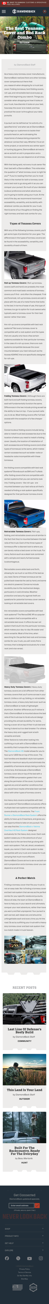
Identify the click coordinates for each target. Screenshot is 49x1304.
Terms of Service (24, 1272)
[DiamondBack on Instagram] (40, 1258)
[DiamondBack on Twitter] (17, 1258)
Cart (43, 11)
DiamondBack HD (15, 751)
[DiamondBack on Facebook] (6, 1258)
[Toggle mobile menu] (4, 11)
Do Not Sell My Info (24, 1276)
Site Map (24, 1279)
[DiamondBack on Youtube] (28, 1258)
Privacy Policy (24, 1269)
